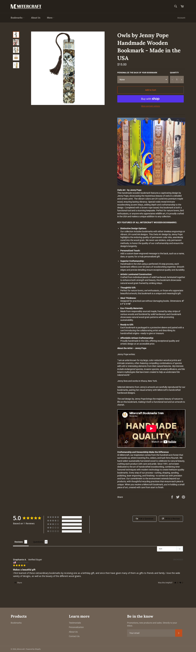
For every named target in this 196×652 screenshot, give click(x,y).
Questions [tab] (38, 541)
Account (181, 18)
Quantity (174, 73)
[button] (176, 582)
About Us (35, 17)
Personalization (76, 627)
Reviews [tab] (19, 541)
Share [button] (19, 582)
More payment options (150, 106)
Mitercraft (21, 649)
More (50, 17)
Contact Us (74, 636)
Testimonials (75, 623)
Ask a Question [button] (146, 518)
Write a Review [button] (172, 518)
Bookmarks (17, 17)
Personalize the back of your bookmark (137, 73)
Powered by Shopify (33, 649)
